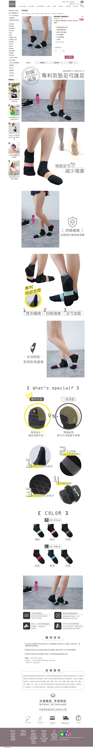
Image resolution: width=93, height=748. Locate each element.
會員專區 (33, 741)
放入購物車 (69, 57)
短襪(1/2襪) (47, 13)
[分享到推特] (67, 731)
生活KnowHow (54, 740)
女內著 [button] (48, 6)
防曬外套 (13, 735)
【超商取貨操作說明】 (14, 20)
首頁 (23, 13)
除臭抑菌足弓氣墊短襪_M (57, 13)
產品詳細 (28, 62)
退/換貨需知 (33, 736)
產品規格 (42, 62)
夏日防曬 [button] (68, 6)
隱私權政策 (54, 738)
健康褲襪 (13, 740)
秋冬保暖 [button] (75, 6)
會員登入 (64, 1)
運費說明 (33, 743)
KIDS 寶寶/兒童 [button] (40, 6)
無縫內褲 (74, 3)
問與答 (70, 62)
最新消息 (54, 733)
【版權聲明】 (12, 18)
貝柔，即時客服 (44, 738)
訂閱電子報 (54, 736)
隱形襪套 (13, 736)
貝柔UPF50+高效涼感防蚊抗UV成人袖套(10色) (14, 137)
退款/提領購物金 (34, 738)
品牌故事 (44, 733)
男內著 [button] (54, 6)
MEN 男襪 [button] (30, 6)
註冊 (67, 1)
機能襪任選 (23, 733)
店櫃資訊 (44, 741)
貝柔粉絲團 (44, 740)
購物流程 (56, 62)
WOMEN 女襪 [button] (22, 6)
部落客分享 (44, 735)
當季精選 (13, 733)
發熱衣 (78, 3)
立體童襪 (13, 738)
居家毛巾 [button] (61, 6)
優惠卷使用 (33, 735)
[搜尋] (82, 2)
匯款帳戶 (33, 740)
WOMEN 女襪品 (35, 13)
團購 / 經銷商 (54, 735)
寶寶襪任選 (23, 735)
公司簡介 (44, 736)
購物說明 (33, 733)
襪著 (41, 13)
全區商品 (27, 13)
